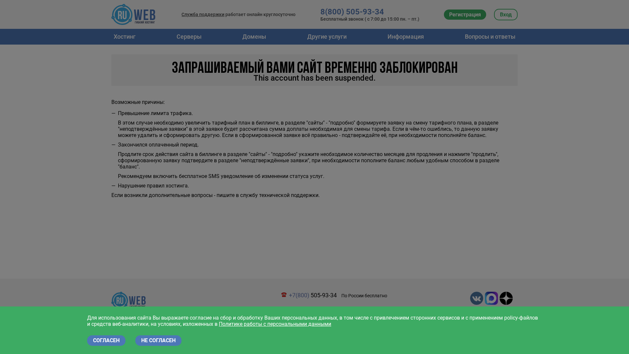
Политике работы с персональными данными (275, 324)
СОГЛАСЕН (106, 340)
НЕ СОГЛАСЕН (158, 340)
